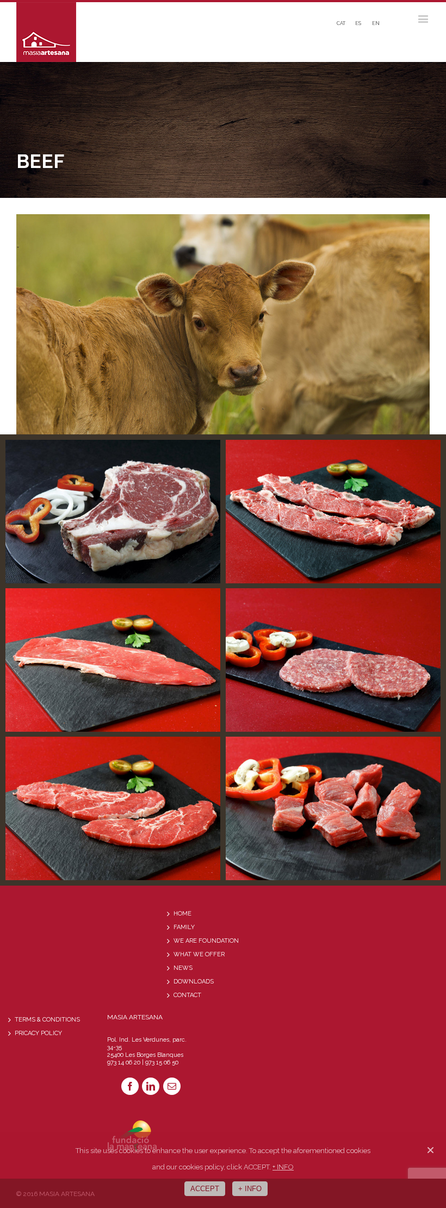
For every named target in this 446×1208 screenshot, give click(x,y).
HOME (182, 913)
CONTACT (187, 995)
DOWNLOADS (194, 981)
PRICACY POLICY (38, 1033)
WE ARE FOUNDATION (206, 940)
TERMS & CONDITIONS (47, 1019)
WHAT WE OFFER (199, 954)
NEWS (183, 968)
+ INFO (283, 1167)
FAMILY (184, 927)
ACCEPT (204, 1189)
